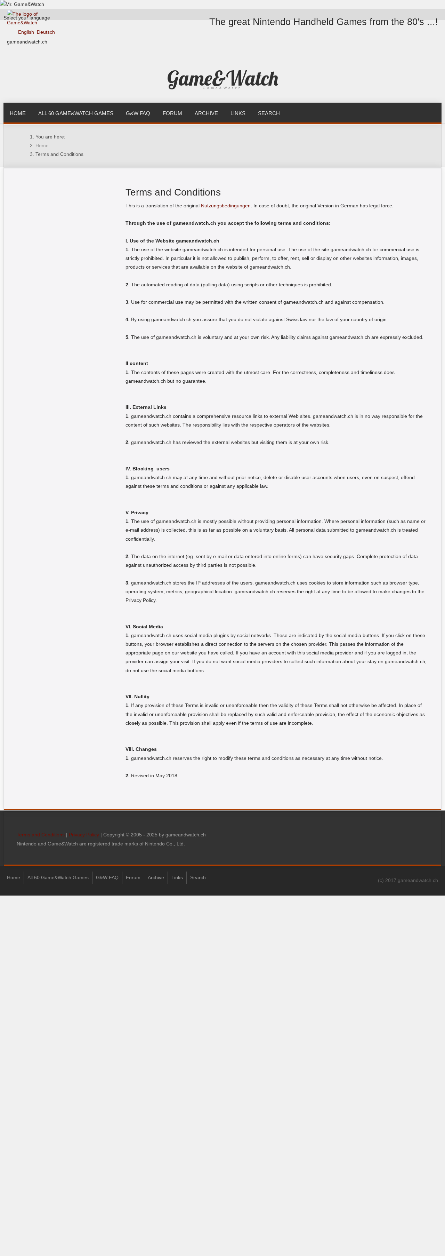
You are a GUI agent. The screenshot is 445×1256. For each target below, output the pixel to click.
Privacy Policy (84, 834)
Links (237, 113)
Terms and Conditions (41, 834)
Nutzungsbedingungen (226, 205)
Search (269, 113)
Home (18, 113)
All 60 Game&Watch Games (75, 113)
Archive (206, 113)
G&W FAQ (138, 113)
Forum (172, 113)
